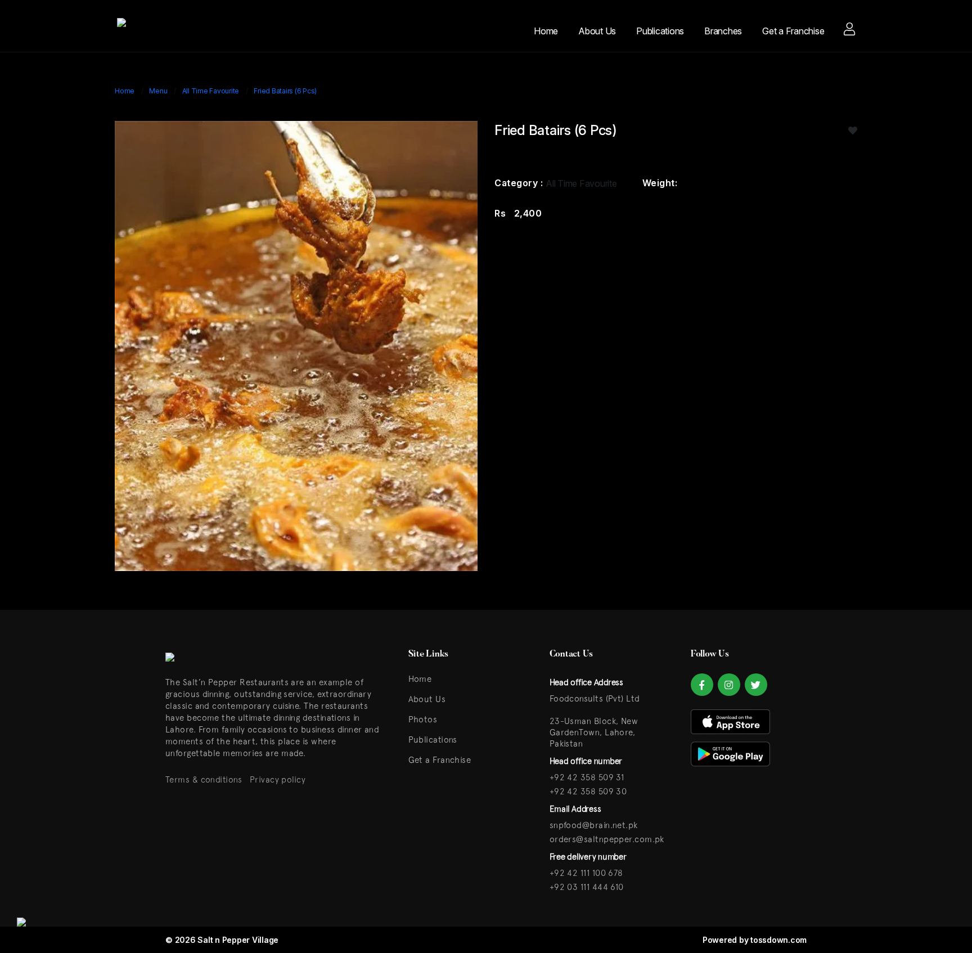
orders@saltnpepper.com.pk (607, 839)
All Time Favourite (211, 91)
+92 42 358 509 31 (587, 777)
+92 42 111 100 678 (586, 873)
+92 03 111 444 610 (587, 887)
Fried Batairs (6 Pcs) (285, 91)
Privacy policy (277, 779)
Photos (423, 719)
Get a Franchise (793, 31)
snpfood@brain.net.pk (594, 825)
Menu (158, 91)
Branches (723, 31)
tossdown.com (778, 940)
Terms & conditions (203, 779)
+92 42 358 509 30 (588, 791)
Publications (660, 31)
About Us (597, 31)
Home (546, 31)
